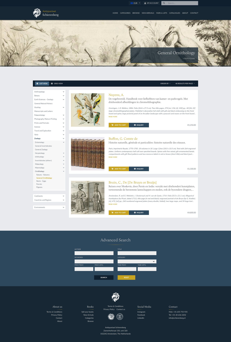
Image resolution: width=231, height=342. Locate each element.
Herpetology (40, 153)
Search (104, 277)
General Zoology (41, 149)
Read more (113, 116)
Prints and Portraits (41, 123)
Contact (194, 13)
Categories (125, 13)
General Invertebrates (43, 146)
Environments (39, 207)
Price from (79, 265)
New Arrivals (148, 13)
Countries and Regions (42, 200)
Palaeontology (39, 115)
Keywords (79, 257)
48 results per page (184, 83)
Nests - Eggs (41, 181)
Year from (122, 265)
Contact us (120, 309)
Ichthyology (39, 157)
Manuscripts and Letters (43, 111)
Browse (136, 13)
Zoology (37, 138)
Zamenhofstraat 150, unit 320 (116, 330)
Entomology (39, 142)
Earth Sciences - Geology (43, 99)
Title (120, 249)
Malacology (39, 164)
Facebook (141, 315)
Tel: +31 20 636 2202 (177, 315)
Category (121, 257)
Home (115, 13)
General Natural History (43, 103)
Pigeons (39, 187)
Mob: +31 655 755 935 (178, 312)
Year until (142, 265)
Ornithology (39, 171)
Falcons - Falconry (43, 175)
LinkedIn (140, 318)
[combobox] (135, 3)
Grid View (58, 83)
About (185, 13)
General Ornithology (44, 178)
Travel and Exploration (42, 130)
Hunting (37, 107)
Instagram (141, 312)
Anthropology (39, 92)
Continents (38, 196)
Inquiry (140, 125)
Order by (164, 83)
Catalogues (174, 13)
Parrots (39, 184)
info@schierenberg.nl (177, 318)
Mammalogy (39, 167)
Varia (36, 134)
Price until (99, 265)
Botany (37, 95)
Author (78, 249)
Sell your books (88, 312)
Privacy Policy (56, 315)
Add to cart (120, 125)
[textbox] (135, 3)
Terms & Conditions (54, 312)
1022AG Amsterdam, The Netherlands (115, 334)
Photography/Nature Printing (45, 119)
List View (43, 83)
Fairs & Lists (161, 13)
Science (37, 127)
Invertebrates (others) (43, 160)
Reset (126, 277)
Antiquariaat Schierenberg (115, 327)
